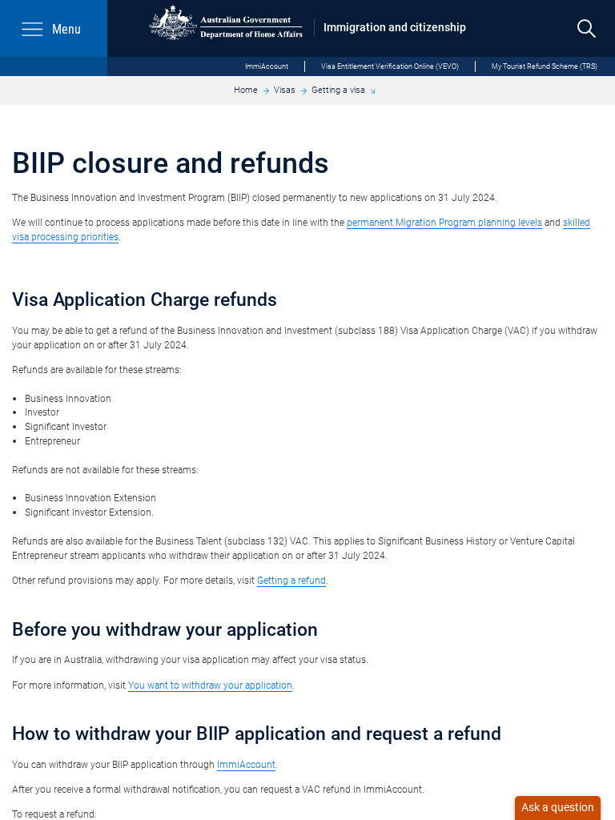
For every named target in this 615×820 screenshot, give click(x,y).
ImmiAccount (266, 66)
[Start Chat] (558, 808)
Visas (284, 90)
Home (246, 90)
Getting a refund (291, 580)
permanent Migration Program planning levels (444, 222)
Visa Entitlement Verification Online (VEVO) (390, 66)
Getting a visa (338, 90)
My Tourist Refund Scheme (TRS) (544, 66)
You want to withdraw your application (210, 685)
